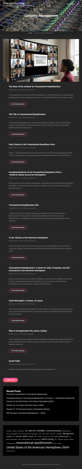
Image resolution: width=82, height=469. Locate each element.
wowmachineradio (30, 90)
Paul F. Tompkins (38, 436)
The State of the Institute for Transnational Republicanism (34, 86)
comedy (40, 430)
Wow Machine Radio (14, 3)
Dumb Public (14, 361)
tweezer (55, 443)
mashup (9, 436)
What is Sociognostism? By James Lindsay (28, 331)
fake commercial (25, 434)
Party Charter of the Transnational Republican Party (32, 144)
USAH (65, 447)
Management (68, 434)
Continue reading (19, 104)
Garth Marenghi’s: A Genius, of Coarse (26, 300)
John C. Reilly (45, 434)
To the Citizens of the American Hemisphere (28, 237)
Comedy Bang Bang (53, 431)
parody (31, 436)
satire (19, 439)
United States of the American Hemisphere (33, 447)
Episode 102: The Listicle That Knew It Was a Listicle (25, 405)
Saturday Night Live (27, 439)
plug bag (56, 436)
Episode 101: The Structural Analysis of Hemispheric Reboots (28, 409)
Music (25, 436)
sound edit (60, 439)
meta (14, 436)
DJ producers (14, 434)
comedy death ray (66, 431)
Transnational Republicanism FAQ (24, 205)
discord (8, 434)
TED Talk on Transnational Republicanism (27, 114)
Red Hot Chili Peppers (11, 439)
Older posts (10, 380)
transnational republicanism (34, 442)
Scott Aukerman (37, 439)
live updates (59, 434)
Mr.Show (19, 436)
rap (70, 436)
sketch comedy (48, 439)
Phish (51, 436)
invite (39, 434)
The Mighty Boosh (11, 443)
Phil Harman (46, 436)
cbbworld (32, 431)
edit (19, 434)
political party (63, 436)
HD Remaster (34, 434)
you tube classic (10, 451)
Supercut (71, 439)
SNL (56, 439)
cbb (26, 431)
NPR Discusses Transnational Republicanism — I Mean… (26, 413)
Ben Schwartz (20, 431)
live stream (52, 434)
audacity (14, 431)
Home (30, 33)
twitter (59, 443)
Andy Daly (8, 431)
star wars (66, 439)
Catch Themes (56, 464)
